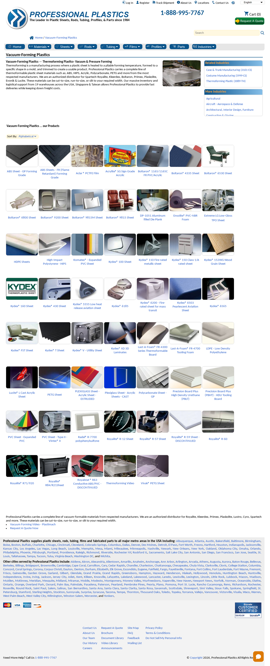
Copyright (196, 657)
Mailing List (135, 643)
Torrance (187, 592)
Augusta (215, 562)
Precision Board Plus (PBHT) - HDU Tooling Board (218, 395)
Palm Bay (63, 584)
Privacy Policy (154, 628)
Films (133, 47)
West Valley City (36, 596)
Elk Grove (116, 569)
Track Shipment (164, 3)
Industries (204, 47)
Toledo (165, 592)
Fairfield (153, 569)
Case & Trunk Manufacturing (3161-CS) (229, 70)
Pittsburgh (39, 552)
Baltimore (237, 541)
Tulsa (50, 556)
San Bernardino (78, 588)
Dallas (126, 545)
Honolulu (215, 573)
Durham (90, 569)
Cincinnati (63, 545)
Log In (129, 3)
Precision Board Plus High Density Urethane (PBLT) (185, 395)
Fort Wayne (241, 569)
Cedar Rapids (116, 565)
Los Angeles (27, 548)
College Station (237, 565)
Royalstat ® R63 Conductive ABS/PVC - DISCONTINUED (87, 484)
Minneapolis (138, 548)
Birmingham (253, 541)
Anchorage (152, 562)
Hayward (158, 573)
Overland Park (35, 584)
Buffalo (26, 545)
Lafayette (113, 577)
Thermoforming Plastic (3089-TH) (226, 81)
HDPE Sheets (22, 262)
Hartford (209, 545)
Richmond (92, 552)
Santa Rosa (145, 588)
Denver (135, 545)
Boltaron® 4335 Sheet (185, 173)
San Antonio (192, 552)
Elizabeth (102, 569)
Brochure (107, 633)
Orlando (255, 548)
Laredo (166, 577)
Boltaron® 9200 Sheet (55, 217)
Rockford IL (140, 552)
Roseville (8, 588)
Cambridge (63, 565)
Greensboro (129, 573)
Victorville (225, 592)
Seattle (252, 552)
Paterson (103, 584)
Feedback (134, 638)
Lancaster (155, 577)
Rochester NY (122, 552)
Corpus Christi (53, 569)
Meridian (35, 580)
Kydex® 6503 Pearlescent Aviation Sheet (185, 306)
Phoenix (25, 552)
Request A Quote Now (24, 528)
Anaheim (138, 562)
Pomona (170, 584)
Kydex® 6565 (218, 306)
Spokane (235, 588)
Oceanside (244, 580)
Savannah (160, 588)
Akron (86, 562)
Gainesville (19, 573)
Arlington (181, 562)
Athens (203, 562)
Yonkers (109, 596)
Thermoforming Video (120, 483)
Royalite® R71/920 (22, 483)
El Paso (172, 545)
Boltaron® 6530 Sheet (218, 173)
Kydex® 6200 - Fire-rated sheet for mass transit (153, 306)
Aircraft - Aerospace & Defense (224, 104)
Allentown (112, 562)
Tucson (41, 556)
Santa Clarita (128, 588)
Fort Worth (186, 545)
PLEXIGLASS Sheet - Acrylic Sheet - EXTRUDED (87, 395)
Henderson (173, 573)
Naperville (168, 580)
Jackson (46, 577)
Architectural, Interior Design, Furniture (230, 110)
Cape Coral (78, 565)
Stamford (25, 592)
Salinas (61, 588)
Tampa (31, 556)
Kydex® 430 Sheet (54, 306)
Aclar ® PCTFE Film (87, 173)
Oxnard (50, 584)
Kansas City (10, 548)
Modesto (97, 580)
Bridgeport (32, 565)
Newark (166, 548)
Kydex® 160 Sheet (22, 306)
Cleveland (77, 545)
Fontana (190, 569)
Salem (51, 588)
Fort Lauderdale (222, 569)
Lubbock (231, 577)
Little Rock (217, 577)
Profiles (157, 47)
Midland (61, 580)
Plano (159, 584)
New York (197, 548)
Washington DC (83, 556)
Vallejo (198, 592)
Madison (255, 577)
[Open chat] (258, 656)
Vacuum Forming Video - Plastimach (33, 524)
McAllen (8, 580)
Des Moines (149, 545)
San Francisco (224, 552)
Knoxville (99, 577)
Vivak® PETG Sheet (153, 483)
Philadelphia (11, 552)
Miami (108, 548)
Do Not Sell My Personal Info (164, 638)
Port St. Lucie (186, 584)
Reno (227, 584)
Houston (221, 545)
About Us (185, 3)
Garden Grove (37, 573)
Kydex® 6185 (120, 306)
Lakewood (140, 577)
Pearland (116, 584)
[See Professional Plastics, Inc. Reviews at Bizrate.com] (248, 610)
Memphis (87, 548)
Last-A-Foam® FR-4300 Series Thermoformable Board (152, 351)
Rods (88, 47)
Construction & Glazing (220, 115)
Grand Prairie (91, 573)
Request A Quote (112, 628)
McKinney (21, 580)
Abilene (75, 562)
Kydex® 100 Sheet (120, 262)
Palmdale (76, 584)
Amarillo (126, 562)
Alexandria (98, 562)
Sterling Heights (42, 592)
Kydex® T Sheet (54, 350)
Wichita (105, 556)
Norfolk (219, 580)
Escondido (129, 569)
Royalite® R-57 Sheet (153, 439)
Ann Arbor (167, 562)
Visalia (237, 592)
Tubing (110, 47)
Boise (6, 545)
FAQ (130, 633)
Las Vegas (43, 548)
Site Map (133, 628)
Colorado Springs (96, 545)
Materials (40, 47)
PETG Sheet (54, 394)
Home (16, 47)
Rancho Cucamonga (209, 584)
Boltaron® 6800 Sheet (22, 217)
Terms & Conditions (158, 633)
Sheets (65, 47)
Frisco (7, 573)
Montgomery (112, 580)
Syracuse (98, 592)
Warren (256, 592)
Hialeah (187, 573)
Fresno (198, 545)
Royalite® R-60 (218, 439)
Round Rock (24, 588)
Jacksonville (253, 545)
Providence (67, 552)
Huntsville (254, 573)
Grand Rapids (111, 573)
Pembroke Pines (134, 584)
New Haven (184, 580)
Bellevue (255, 562)
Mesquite (48, 580)
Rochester (254, 584)
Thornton (133, 592)
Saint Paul (39, 588)
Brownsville (48, 565)
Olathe (256, 580)
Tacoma (110, 592)
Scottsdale (175, 588)
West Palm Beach (14, 596)
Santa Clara (111, 588)
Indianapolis (236, 545)
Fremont (255, 569)
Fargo (163, 569)
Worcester (90, 596)
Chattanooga (163, 565)
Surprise (86, 592)
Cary (104, 565)
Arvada (193, 562)
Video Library (109, 643)
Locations (203, 3)
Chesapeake (180, 565)
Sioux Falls (221, 588)
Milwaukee (121, 548)
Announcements (111, 648)
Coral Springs (23, 569)
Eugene (142, 569)
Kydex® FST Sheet (22, 350)
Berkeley (8, 565)
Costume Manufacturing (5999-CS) (226, 75)
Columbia (254, 565)
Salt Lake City (174, 552)
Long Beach (58, 548)
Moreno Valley (132, 580)
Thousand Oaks (150, 592)
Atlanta (199, 541)
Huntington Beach (234, 573)
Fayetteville (176, 569)
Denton (79, 569)
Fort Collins (204, 569)
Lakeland (126, 577)
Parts (181, 47)
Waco (246, 592)
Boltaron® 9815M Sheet (87, 217)
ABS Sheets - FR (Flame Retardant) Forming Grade (54, 174)
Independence (12, 577)
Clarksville (211, 565)
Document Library (112, 638)
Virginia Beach (64, 556)
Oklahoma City (227, 548)
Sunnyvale (72, 592)
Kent (79, 577)
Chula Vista (196, 565)
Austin (210, 541)
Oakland (211, 548)
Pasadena (90, 584)
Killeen (88, 577)
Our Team (89, 638)
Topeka (176, 592)
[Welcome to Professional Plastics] (80, 14)
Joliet (71, 577)
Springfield (249, 588)
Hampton (145, 573)
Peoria (151, 584)
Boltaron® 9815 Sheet (120, 217)
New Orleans (181, 548)
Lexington (192, 577)
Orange (19, 584)
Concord (8, 569)
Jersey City (59, 577)
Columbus (114, 545)
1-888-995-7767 (182, 13)
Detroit (162, 545)
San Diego (208, 552)
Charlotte (38, 545)
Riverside (107, 552)
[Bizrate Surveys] (255, 615)
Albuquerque (184, 541)
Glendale (75, 573)
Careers (87, 648)
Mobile (85, 580)
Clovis (223, 565)
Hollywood (200, 573)
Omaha (243, 548)
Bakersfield (223, 541)
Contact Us (221, 3)
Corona (38, 569)
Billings (19, 565)
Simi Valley (206, 588)
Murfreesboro (152, 580)
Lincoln (205, 577)
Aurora (226, 562)
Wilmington (54, 596)
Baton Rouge (240, 562)
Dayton (68, 569)
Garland (53, 573)
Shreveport (191, 588)
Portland (52, 552)
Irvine (26, 577)
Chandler (132, 565)
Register (144, 3)
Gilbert (64, 573)
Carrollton (93, 565)
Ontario (8, 584)
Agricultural (213, 98)
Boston (15, 545)
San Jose (240, 552)
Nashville (153, 548)
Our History (90, 643)
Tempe (121, 592)
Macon (243, 577)
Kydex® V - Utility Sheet (87, 350)
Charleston (146, 565)
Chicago (51, 545)
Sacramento (156, 552)
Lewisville (179, 577)
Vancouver (211, 592)
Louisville (74, 548)
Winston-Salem (73, 596)
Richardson (239, 584)
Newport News (202, 580)
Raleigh (80, 552)
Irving (35, 577)
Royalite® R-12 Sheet (120, 439)
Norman (230, 580)
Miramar (73, 580)
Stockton (59, 592)
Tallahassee (18, 556)
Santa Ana (96, 588)
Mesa (98, 548)
